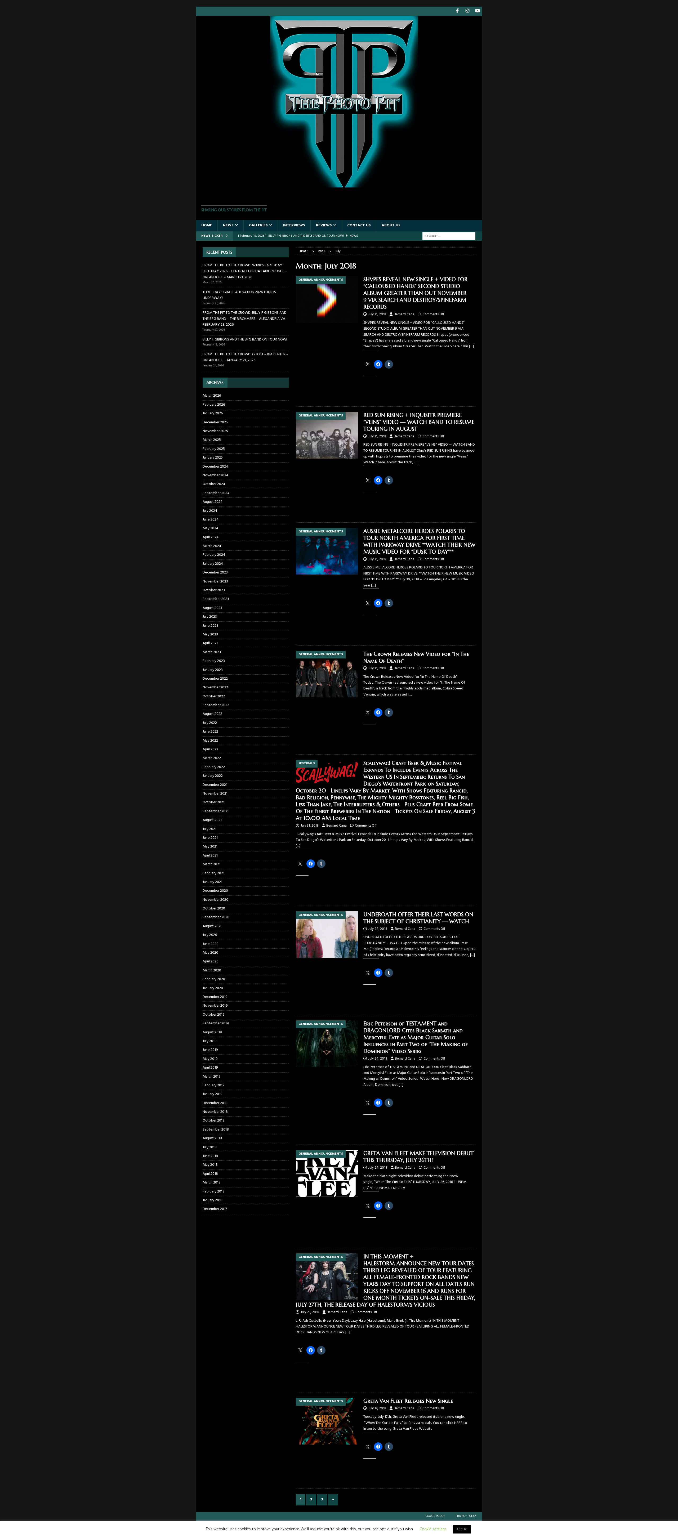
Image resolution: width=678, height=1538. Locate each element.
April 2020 (210, 961)
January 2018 (212, 1200)
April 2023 (210, 643)
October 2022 (214, 696)
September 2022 (216, 705)
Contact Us (359, 225)
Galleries (258, 225)
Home (206, 225)
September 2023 (216, 599)
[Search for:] (448, 236)
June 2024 (210, 520)
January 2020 (213, 988)
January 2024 (213, 564)
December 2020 (215, 891)
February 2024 (214, 555)
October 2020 (214, 908)
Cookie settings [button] (433, 1529)
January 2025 (213, 458)
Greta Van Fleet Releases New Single (408, 1401)
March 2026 (212, 396)
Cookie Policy (435, 1516)
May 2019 (210, 1059)
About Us (391, 225)
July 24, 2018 (377, 929)
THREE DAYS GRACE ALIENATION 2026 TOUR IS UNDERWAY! (239, 295)
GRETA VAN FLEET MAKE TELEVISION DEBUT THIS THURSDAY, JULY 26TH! (418, 1157)
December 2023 (215, 573)
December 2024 (215, 467)
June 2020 (210, 944)
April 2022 (210, 749)
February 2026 (214, 405)
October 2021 (213, 802)
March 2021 (211, 864)
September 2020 (216, 917)
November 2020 (215, 900)
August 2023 (212, 608)
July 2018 (210, 1147)
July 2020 (210, 935)
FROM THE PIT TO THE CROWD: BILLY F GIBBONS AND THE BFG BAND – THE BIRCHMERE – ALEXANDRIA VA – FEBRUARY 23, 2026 (245, 319)
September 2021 (216, 811)
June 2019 (210, 1050)
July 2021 (209, 829)
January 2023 (213, 670)
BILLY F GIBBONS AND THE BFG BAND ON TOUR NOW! (245, 340)
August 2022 (212, 714)
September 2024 (216, 493)
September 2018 (216, 1130)
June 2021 (210, 838)
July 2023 (210, 617)
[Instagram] (467, 11)
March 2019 (212, 1077)
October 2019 (214, 1015)
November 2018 (215, 1112)
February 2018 (214, 1192)
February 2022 (214, 767)
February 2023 (214, 661)
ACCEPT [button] (462, 1529)
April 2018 (210, 1174)
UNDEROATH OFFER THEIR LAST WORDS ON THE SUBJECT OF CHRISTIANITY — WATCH (418, 918)
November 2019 (215, 1006)
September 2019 (216, 1023)
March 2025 (212, 440)
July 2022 (210, 723)
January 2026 (213, 413)
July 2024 (210, 511)
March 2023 (212, 652)
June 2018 (210, 1156)
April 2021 (210, 856)
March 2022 (212, 758)
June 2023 (210, 626)
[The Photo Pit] (339, 184)
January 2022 (213, 776)
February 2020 (214, 979)
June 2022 (210, 732)
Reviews (324, 225)
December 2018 (215, 1103)
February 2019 (214, 1085)
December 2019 (215, 997)
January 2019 (212, 1094)
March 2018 (212, 1183)
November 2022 (215, 687)
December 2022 (215, 679)
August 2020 (212, 926)
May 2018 (210, 1165)
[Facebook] (457, 11)
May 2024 (210, 528)
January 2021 (212, 882)
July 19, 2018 (377, 1408)
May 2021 (210, 847)
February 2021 (213, 873)
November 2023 (215, 582)
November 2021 (215, 794)
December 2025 (215, 422)
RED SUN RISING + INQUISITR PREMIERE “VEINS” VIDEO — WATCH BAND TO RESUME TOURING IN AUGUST (418, 422)
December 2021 (215, 785)
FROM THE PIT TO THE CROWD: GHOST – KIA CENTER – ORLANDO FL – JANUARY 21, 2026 (245, 357)
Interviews (294, 225)
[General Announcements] (327, 299)
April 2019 (210, 1068)
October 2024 (214, 484)
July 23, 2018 (310, 1312)
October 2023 (214, 590)
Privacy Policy (466, 1516)
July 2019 (210, 1041)
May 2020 (210, 953)
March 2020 (212, 970)
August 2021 (212, 820)
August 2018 (212, 1138)
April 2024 (210, 537)
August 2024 (212, 502)
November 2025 (215, 431)
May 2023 (210, 634)
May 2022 (210, 741)
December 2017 (215, 1209)
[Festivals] (327, 772)
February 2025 (214, 449)
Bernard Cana (404, 314)
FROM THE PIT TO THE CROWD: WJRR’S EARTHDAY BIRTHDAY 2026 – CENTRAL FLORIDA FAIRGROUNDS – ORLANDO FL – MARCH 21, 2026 (245, 271)
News (228, 225)
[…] (471, 346)
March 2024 (212, 546)
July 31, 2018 (377, 314)
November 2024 (215, 475)
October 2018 (214, 1121)
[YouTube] (477, 11)
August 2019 (212, 1032)
